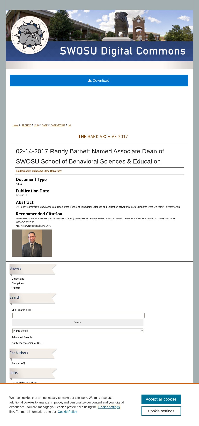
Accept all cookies (161, 399)
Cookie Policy (67, 411)
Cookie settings (109, 407)
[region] (99, 404)
